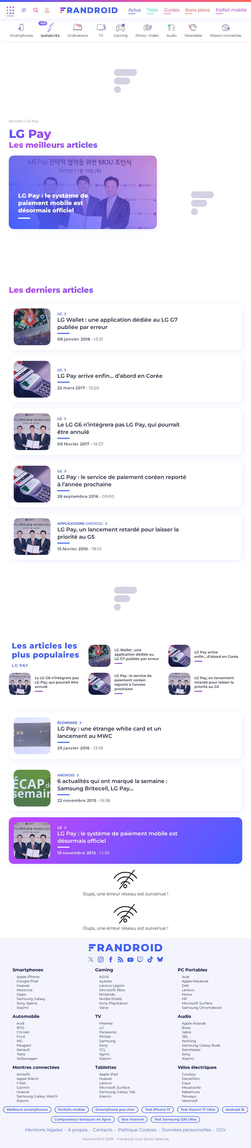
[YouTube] (130, 959)
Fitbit (21, 1083)
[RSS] (121, 959)
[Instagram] (101, 959)
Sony (103, 1045)
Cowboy (189, 1074)
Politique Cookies (137, 1130)
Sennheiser (191, 1050)
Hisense (106, 1023)
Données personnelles (186, 1130)
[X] (91, 959)
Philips (105, 1036)
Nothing (189, 1041)
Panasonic (108, 1032)
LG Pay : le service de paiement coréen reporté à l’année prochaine (121, 481)
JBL (185, 1036)
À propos (78, 1130)
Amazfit (23, 1074)
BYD (20, 1028)
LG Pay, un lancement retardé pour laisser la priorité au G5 (118, 533)
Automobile (26, 1016)
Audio (184, 1016)
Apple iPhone (28, 977)
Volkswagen (27, 1058)
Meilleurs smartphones (27, 1109)
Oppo (21, 994)
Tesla (21, 1054)
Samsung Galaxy (31, 999)
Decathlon (191, 1078)
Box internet (133, 1119)
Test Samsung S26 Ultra (175, 1119)
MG (20, 1041)
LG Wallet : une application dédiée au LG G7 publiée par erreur (117, 323)
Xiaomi (23, 1007)
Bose (186, 1028)
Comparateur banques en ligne (82, 1119)
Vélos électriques (197, 1067)
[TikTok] (150, 959)
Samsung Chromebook (202, 1007)
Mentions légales (44, 1130)
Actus (134, 10)
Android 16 (235, 1109)
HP (184, 999)
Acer (186, 977)
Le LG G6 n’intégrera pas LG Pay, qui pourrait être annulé (118, 428)
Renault (23, 1050)
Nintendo (107, 994)
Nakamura (191, 1092)
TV (98, 1016)
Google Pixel (27, 981)
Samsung (107, 1041)
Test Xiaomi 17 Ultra (198, 1109)
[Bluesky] (160, 959)
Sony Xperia (27, 1003)
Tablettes (105, 1067)
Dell (185, 985)
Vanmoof (190, 1101)
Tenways (189, 1096)
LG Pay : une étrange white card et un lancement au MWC (109, 732)
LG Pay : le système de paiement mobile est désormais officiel (53, 203)
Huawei (23, 985)
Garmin (23, 1087)
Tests (152, 10)
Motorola (24, 990)
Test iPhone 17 (157, 1109)
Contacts (103, 1130)
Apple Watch (28, 1078)
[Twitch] (140, 959)
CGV (221, 1130)
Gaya (186, 1083)
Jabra (186, 1032)
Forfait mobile (231, 10)
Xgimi (104, 1054)
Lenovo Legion (112, 985)
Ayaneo (105, 981)
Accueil (15, 121)
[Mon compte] (47, 10)
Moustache (191, 1087)
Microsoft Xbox (112, 990)
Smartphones (28, 970)
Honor (187, 994)
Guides (171, 10)
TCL (102, 1050)
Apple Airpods (194, 1023)
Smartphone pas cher (115, 1109)
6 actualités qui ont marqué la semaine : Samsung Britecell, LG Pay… (112, 785)
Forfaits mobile (71, 1109)
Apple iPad (108, 1074)
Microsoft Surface (197, 1003)
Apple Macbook (195, 981)
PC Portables (192, 970)
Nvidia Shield (110, 999)
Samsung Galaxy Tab (117, 1092)
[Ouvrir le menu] (10, 10)
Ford (21, 1036)
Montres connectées (36, 1067)
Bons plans (197, 10)
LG (101, 1028)
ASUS (104, 977)
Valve (103, 1007)
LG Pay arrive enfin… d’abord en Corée (110, 376)
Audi (21, 1023)
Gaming (104, 970)
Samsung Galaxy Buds (201, 1045)
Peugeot (24, 1045)
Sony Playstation (113, 1003)
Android (66, 775)
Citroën (23, 1032)
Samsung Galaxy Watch (37, 1096)
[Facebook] (111, 959)
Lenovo (188, 990)
